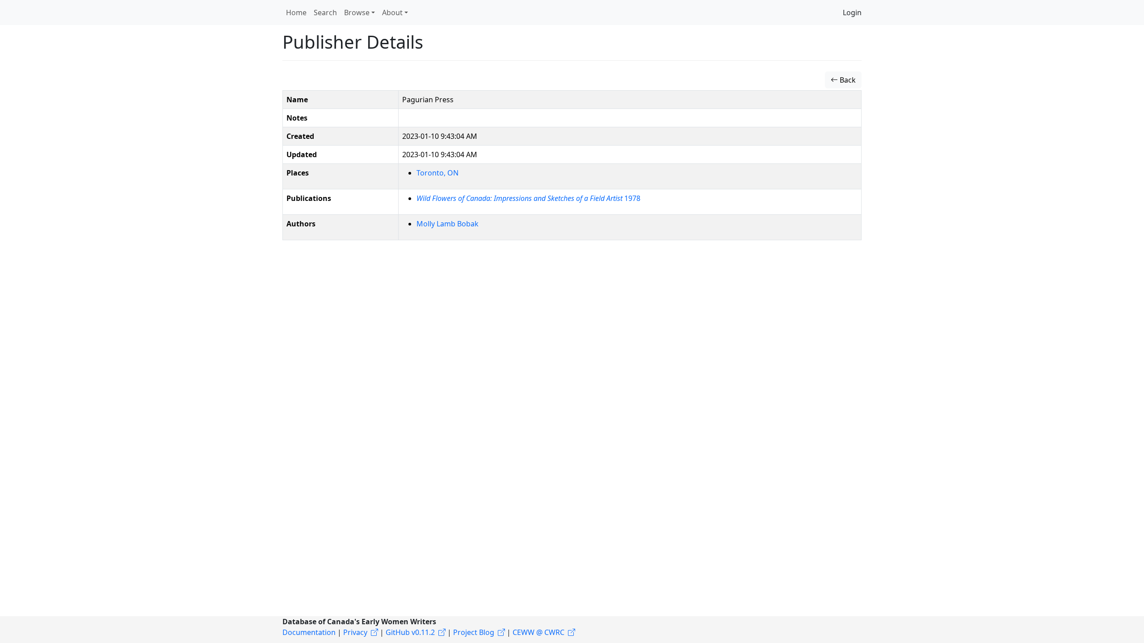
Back (847, 80)
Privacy (355, 632)
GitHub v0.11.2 (410, 632)
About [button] (392, 12)
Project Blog (473, 632)
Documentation (309, 632)
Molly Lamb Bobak (447, 224)
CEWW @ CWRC (538, 632)
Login (852, 12)
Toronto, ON (437, 173)
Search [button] (325, 12)
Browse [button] (357, 12)
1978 (528, 198)
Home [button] (296, 12)
